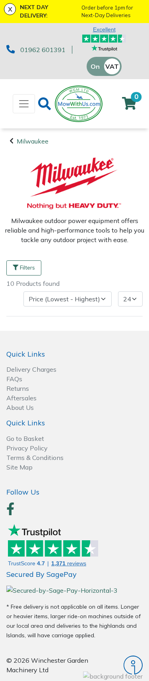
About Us (20, 407)
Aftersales (21, 398)
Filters (27, 267)
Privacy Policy (27, 448)
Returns (17, 388)
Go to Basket (25, 438)
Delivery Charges (31, 369)
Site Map (19, 467)
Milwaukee (32, 141)
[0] (129, 106)
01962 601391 (43, 50)
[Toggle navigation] (24, 103)
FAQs (14, 379)
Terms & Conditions (35, 458)
